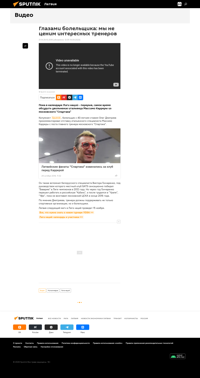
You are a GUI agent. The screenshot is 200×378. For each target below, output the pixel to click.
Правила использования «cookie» (107, 343)
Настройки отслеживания (52, 347)
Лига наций (65, 290)
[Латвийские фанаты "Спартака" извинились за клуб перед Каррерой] (79, 145)
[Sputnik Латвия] (28, 7)
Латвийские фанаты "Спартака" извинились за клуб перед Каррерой (77, 168)
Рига (66, 318)
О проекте (17, 343)
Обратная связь (30, 347)
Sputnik (56, 117)
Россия (144, 318)
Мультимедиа (53, 290)
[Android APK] (177, 357)
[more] (116, 175)
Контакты (29, 343)
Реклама (17, 347)
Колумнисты (131, 318)
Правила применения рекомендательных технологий (149, 343)
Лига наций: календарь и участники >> (61, 217)
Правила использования (47, 343)
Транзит (117, 318)
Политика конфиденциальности (76, 343)
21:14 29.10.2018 (46, 39)
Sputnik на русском (48, 92)
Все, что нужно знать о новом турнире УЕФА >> (66, 212)
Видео (42, 290)
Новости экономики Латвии (96, 318)
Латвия (74, 318)
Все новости (54, 318)
